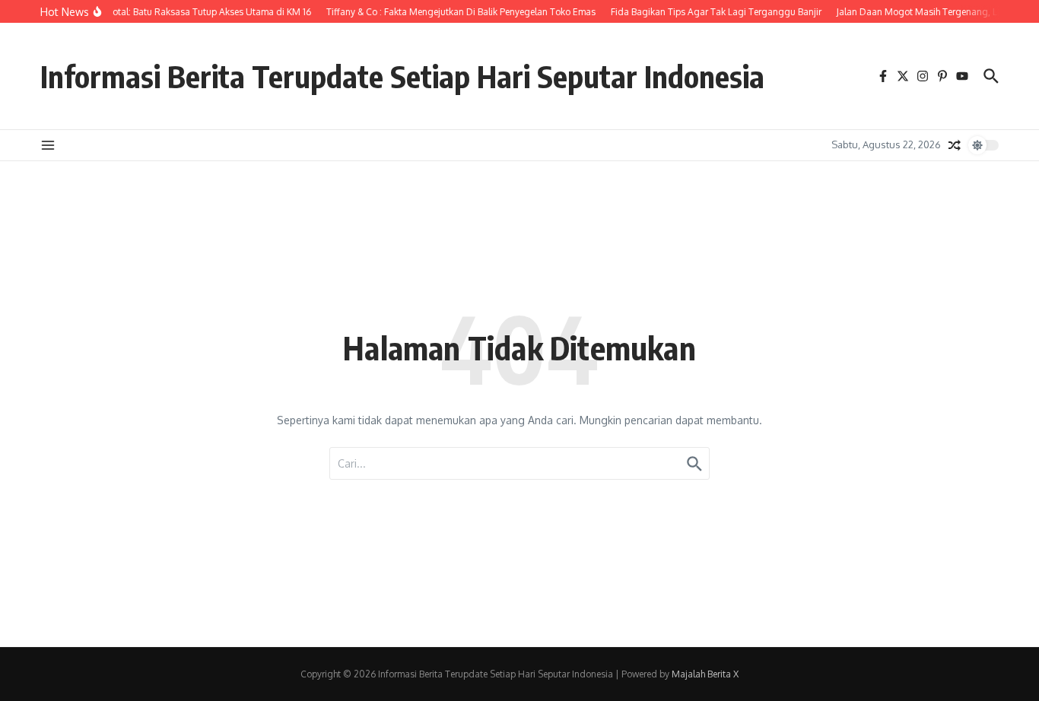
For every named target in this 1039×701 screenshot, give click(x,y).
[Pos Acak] (954, 145)
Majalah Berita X (705, 674)
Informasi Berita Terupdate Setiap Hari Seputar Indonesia (402, 76)
